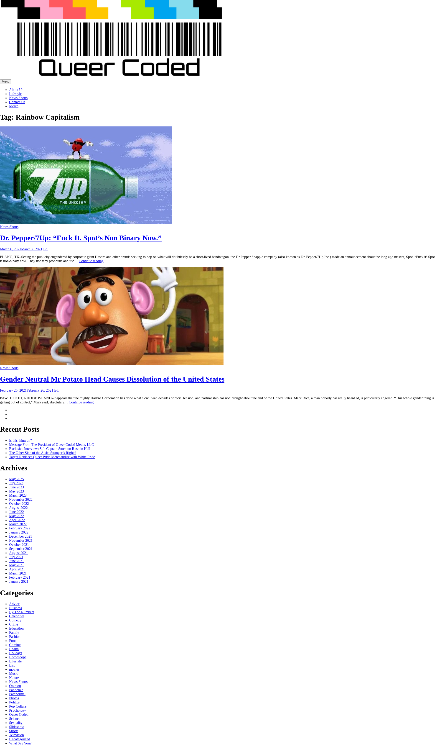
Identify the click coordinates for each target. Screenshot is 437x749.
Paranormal (17, 694)
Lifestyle (15, 94)
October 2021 (19, 544)
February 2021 (19, 577)
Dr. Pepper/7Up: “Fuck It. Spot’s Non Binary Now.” (81, 238)
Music (13, 673)
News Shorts (18, 98)
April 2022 (17, 520)
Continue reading (91, 261)
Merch (13, 106)
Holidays (15, 653)
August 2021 (18, 553)
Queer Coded (18, 714)
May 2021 (16, 565)
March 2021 (18, 573)
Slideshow (16, 727)
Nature (14, 678)
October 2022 (19, 503)
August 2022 (18, 508)
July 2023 (16, 483)
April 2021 (17, 569)
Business (15, 608)
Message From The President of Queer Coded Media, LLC (51, 444)
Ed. (45, 249)
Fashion (14, 637)
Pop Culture (17, 706)
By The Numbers (21, 612)
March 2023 (18, 495)
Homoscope (17, 657)
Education (16, 628)
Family (14, 632)
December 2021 (20, 536)
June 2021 (16, 561)
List (12, 665)
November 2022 (21, 499)
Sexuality (16, 723)
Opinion (15, 686)
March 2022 (18, 524)
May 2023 (16, 491)
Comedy (15, 620)
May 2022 (16, 516)
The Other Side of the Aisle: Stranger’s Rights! (42, 453)
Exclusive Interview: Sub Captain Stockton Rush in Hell (49, 449)
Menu (5, 81)
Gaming (15, 645)
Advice (14, 604)
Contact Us (17, 102)
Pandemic (16, 690)
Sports (13, 731)
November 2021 (21, 540)
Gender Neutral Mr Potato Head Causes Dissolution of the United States (112, 379)
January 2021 (18, 581)
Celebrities (16, 616)
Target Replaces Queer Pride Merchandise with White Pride (52, 457)
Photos (14, 698)
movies (14, 669)
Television (16, 735)
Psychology (17, 710)
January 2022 (18, 532)
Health (14, 649)
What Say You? (20, 743)
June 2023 (16, 487)
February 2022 (19, 528)
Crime (13, 624)
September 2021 (21, 549)
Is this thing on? (20, 440)
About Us (16, 90)
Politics (14, 702)
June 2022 (16, 512)
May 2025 (16, 479)
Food (13, 641)
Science (14, 719)
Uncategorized (19, 739)
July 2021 (16, 557)
